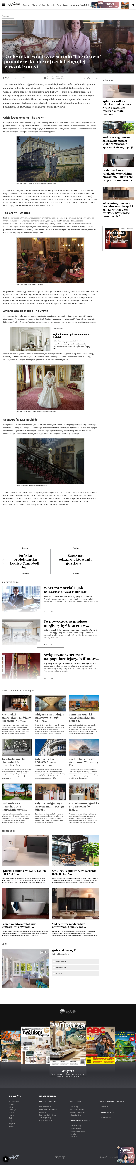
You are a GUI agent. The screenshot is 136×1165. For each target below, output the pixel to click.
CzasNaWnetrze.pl (45, 1120)
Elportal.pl (73, 1134)
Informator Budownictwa (47, 1115)
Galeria (11, 1113)
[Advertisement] (50, 522)
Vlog (10, 1121)
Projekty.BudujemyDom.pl (48, 1109)
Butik (10, 1118)
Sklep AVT (103, 1157)
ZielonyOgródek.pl (45, 1118)
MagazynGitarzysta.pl (77, 1109)
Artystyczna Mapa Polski (79, 5)
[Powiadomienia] (6, 1159)
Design (65, 5)
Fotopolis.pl (104, 1107)
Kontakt (11, 1126)
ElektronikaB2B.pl (75, 1126)
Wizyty (34, 5)
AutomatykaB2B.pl (76, 1128)
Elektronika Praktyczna (77, 1131)
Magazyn (12, 1124)
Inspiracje (12, 1110)
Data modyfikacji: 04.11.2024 (55, 79)
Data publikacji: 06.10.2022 (55, 77)
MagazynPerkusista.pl (77, 1112)
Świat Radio (74, 1137)
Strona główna (14, 1101)
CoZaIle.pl (42, 1112)
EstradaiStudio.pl (75, 1115)
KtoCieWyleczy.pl (105, 1117)
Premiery (26, 5)
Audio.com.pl (74, 1107)
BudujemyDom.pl (45, 1107)
